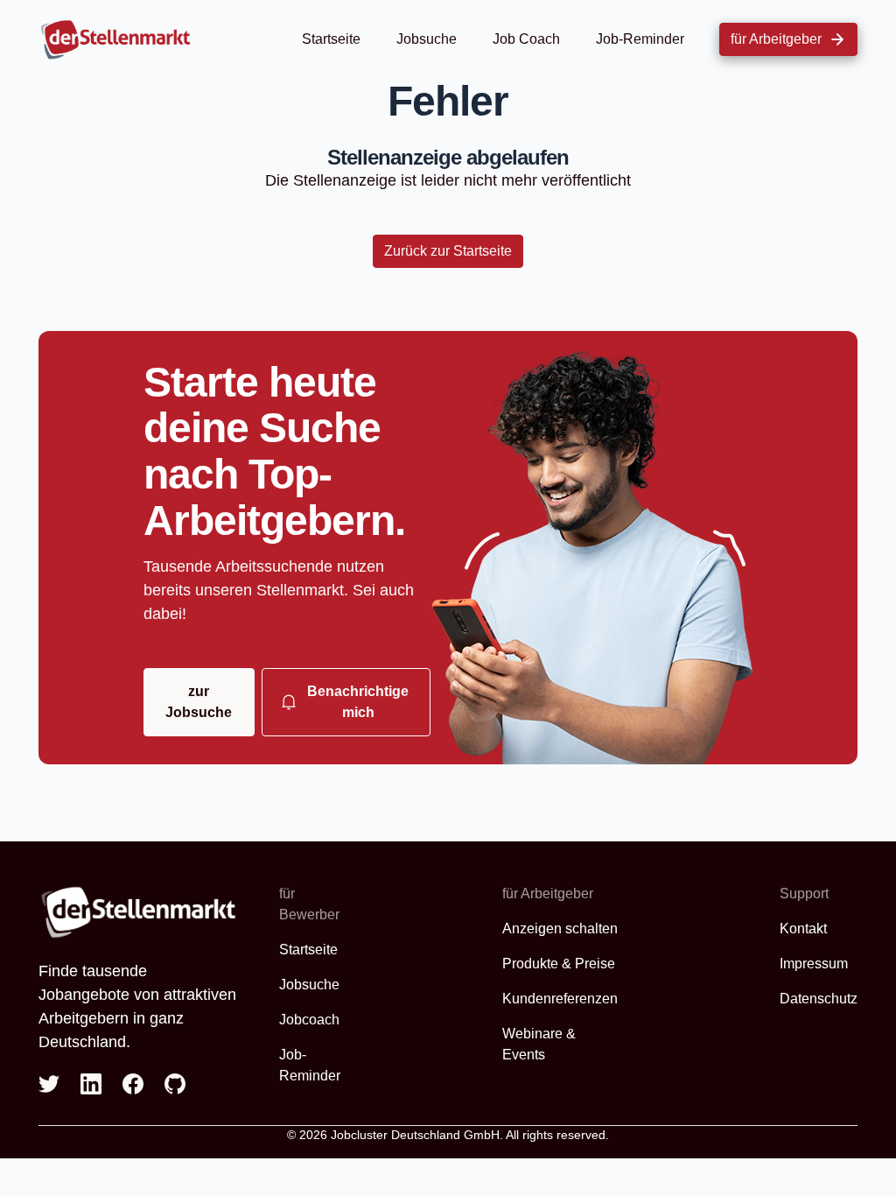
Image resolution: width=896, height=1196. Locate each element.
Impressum (814, 963)
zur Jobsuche (198, 702)
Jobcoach (309, 1019)
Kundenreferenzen (560, 998)
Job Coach (526, 39)
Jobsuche (426, 39)
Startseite (331, 39)
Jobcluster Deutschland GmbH (415, 1135)
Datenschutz (819, 998)
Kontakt (803, 928)
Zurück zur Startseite (448, 250)
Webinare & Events (539, 1044)
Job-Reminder (640, 39)
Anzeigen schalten (560, 928)
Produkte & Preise (558, 963)
